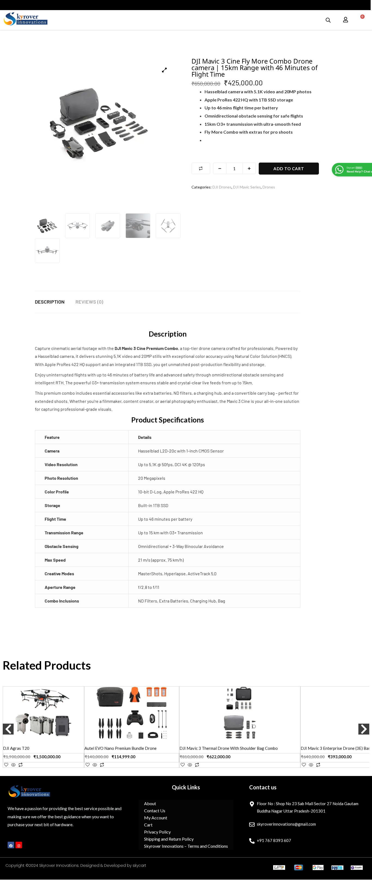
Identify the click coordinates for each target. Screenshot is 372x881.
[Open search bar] (328, 20)
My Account (155, 817)
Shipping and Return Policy (169, 838)
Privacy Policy (157, 831)
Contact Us (154, 810)
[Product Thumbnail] (164, 70)
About (150, 803)
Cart (148, 824)
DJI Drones (221, 187)
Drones (269, 187)
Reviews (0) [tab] (89, 302)
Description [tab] (50, 302)
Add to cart (288, 168)
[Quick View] (13, 765)
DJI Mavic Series (247, 187)
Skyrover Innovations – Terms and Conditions (186, 846)
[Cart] (359, 20)
